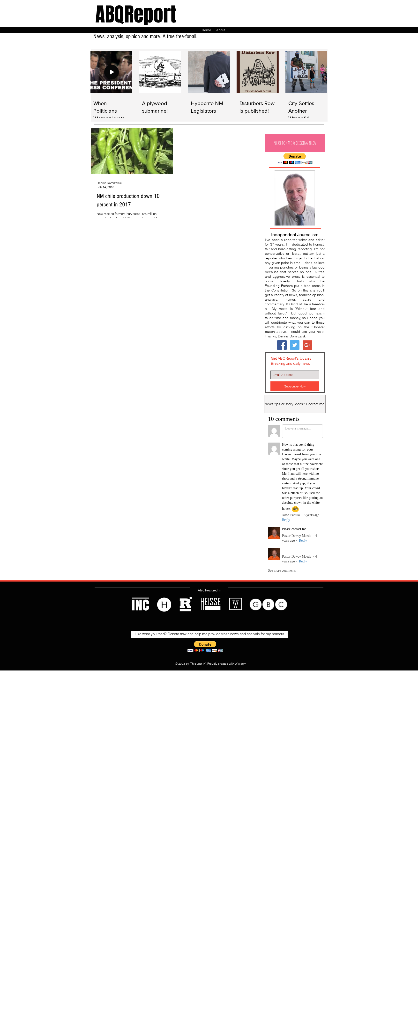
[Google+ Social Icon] (307, 345)
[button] (295, 143)
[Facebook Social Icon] (282, 345)
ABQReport (135, 14)
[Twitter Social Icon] (294, 345)
